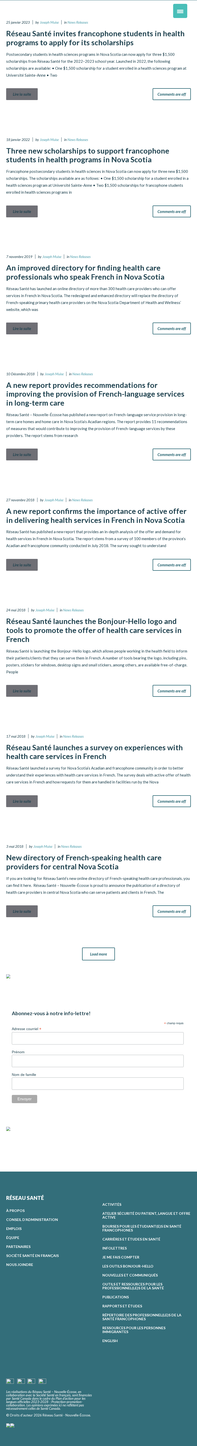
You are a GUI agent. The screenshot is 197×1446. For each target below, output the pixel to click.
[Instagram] (18, 1142)
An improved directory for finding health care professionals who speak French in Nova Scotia (85, 272)
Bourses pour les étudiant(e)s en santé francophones (141, 1228)
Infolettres (114, 1248)
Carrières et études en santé (131, 1239)
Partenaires (18, 1246)
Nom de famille (24, 1075)
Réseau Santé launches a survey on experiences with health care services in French (94, 752)
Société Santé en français (32, 1255)
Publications (115, 1297)
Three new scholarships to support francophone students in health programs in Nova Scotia (87, 155)
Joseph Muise (49, 22)
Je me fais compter (120, 1257)
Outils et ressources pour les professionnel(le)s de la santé (133, 1286)
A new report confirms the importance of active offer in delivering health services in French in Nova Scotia (96, 515)
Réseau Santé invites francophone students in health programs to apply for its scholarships (95, 38)
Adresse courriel (26, 1029)
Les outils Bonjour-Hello (127, 1266)
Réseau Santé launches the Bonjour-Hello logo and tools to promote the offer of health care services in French (94, 630)
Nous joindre (19, 1264)
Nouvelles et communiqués (130, 1275)
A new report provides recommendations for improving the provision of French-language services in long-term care (95, 393)
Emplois (14, 1228)
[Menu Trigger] (180, 11)
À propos (15, 1210)
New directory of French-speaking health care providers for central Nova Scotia (84, 862)
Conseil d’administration (32, 1219)
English (110, 1340)
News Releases (77, 22)
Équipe (12, 1237)
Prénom (18, 1052)
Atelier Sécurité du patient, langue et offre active (146, 1215)
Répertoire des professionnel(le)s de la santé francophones (141, 1317)
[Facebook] (10, 1142)
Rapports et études (122, 1306)
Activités (111, 1204)
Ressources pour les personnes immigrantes (133, 1330)
